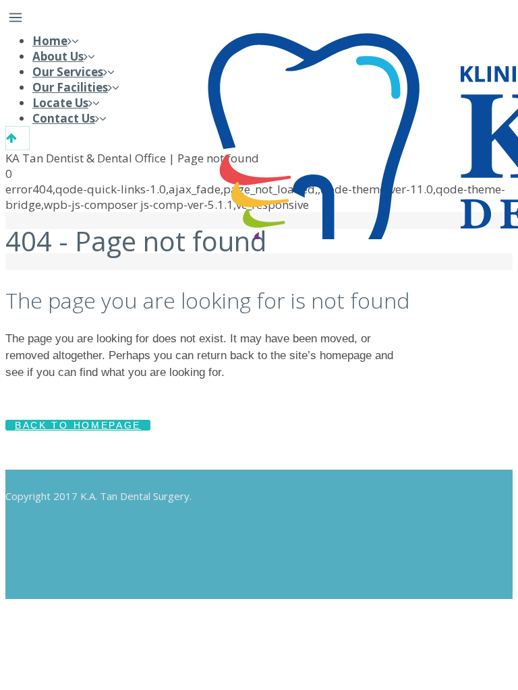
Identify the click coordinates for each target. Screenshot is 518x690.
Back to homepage (78, 425)
